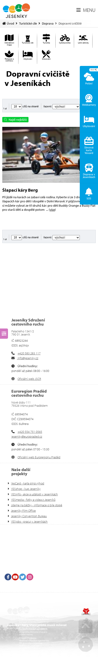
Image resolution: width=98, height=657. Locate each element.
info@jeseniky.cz (27, 358)
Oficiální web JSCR (29, 379)
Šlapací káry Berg (20, 190)
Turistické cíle (28, 23)
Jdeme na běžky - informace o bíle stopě (36, 505)
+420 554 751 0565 (30, 432)
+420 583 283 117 (29, 353)
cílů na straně (30, 106)
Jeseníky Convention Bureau (29, 516)
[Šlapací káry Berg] (49, 155)
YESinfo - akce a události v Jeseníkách (34, 494)
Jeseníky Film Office (23, 511)
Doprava (48, 23)
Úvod (17, 10)
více (52, 210)
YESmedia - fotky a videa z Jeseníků (33, 500)
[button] (85, 10)
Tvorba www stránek (86, 611)
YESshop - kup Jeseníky (26, 489)
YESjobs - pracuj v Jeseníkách (29, 521)
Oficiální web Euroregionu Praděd (39, 457)
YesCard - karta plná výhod (27, 483)
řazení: (48, 106)
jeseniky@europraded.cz (26, 436)
